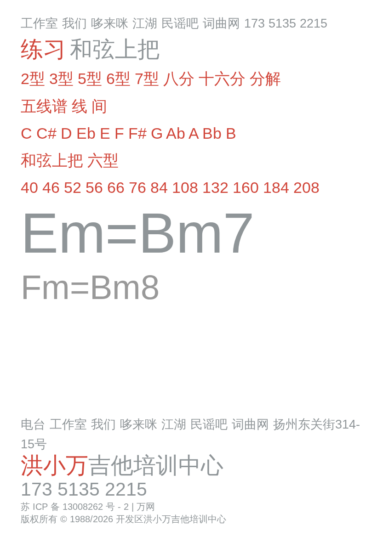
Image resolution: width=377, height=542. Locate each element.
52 (72, 187)
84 (159, 187)
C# (46, 133)
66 (116, 187)
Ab (175, 133)
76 (137, 187)
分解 (265, 78)
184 (276, 187)
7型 (147, 78)
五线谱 (44, 106)
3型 (61, 78)
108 (185, 187)
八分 (178, 78)
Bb (212, 133)
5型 (90, 78)
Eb (86, 133)
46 (51, 187)
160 (246, 187)
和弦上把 (52, 160)
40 (29, 187)
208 (306, 187)
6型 (118, 78)
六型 (103, 160)
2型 (33, 78)
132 (215, 187)
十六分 (222, 78)
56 (94, 187)
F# (137, 133)
